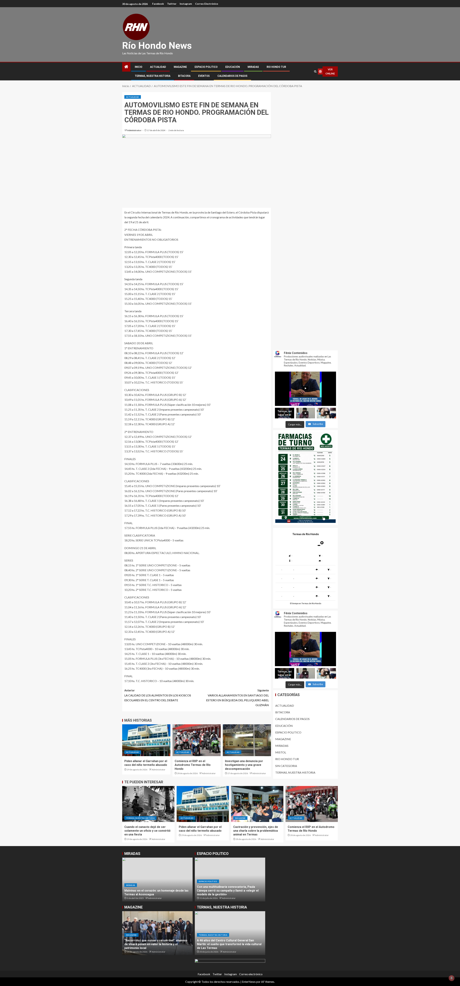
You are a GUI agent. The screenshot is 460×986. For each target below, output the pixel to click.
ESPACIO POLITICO (206, 66)
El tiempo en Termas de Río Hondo (305, 603)
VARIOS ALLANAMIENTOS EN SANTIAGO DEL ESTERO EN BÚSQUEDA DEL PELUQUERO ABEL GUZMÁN (237, 698)
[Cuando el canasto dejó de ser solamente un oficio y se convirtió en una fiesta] (148, 804)
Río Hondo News (157, 45)
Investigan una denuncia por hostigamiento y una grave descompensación (244, 765)
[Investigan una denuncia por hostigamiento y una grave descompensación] (247, 740)
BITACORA (184, 75)
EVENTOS (204, 75)
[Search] (315, 71)
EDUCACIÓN (232, 66)
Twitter (171, 3)
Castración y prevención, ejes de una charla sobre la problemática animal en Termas (255, 830)
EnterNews (249, 981)
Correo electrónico (206, 3)
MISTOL (280, 752)
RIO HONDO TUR (276, 66)
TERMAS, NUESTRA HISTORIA (152, 75)
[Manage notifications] (451, 978)
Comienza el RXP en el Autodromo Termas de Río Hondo (193, 765)
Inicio (138, 66)
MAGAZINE (180, 66)
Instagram (186, 3)
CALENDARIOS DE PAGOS (232, 75)
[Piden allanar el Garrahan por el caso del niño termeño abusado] (146, 740)
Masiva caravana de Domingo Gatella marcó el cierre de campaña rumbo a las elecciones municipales (228, 890)
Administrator (134, 130)
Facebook (158, 3)
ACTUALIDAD (158, 66)
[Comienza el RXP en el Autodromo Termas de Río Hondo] (196, 740)
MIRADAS (253, 66)
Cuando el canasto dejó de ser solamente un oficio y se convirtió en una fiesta (147, 830)
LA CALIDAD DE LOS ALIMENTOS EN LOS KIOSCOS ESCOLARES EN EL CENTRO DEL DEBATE (157, 695)
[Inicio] (126, 66)
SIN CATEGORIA (286, 765)
